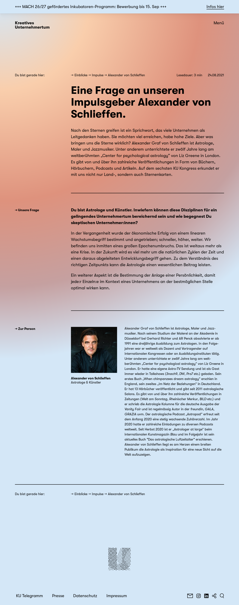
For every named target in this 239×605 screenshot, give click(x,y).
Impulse (97, 75)
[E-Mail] (190, 596)
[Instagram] (198, 596)
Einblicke (81, 75)
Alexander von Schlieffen (126, 75)
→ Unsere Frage (27, 210)
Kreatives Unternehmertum (32, 25)
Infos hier (215, 6)
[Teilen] (214, 595)
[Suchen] (222, 595)
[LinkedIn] (206, 596)
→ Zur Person (25, 329)
